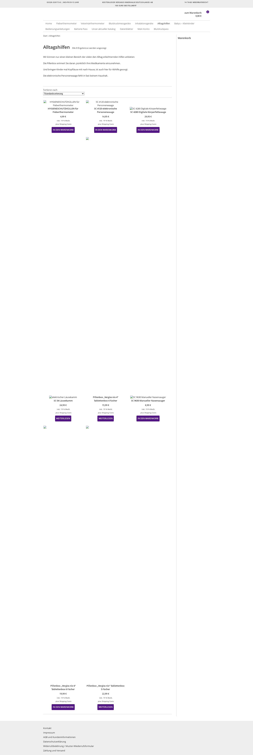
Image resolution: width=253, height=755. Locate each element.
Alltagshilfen (163, 23)
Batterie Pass (80, 28)
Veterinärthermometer (92, 23)
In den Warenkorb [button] (63, 129)
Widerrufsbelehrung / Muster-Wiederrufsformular (68, 746)
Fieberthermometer (66, 23)
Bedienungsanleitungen (57, 28)
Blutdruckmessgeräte (120, 23)
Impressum (49, 732)
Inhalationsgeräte (144, 23)
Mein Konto (144, 28)
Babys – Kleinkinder (184, 23)
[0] (206, 16)
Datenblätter (126, 28)
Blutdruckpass (161, 28)
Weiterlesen (63, 418)
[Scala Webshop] (84, 17)
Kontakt (47, 728)
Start (45, 35)
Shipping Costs (65, 124)
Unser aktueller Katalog (103, 28)
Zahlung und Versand (54, 750)
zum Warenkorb (193, 13)
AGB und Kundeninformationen (59, 737)
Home (48, 23)
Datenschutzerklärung (54, 741)
